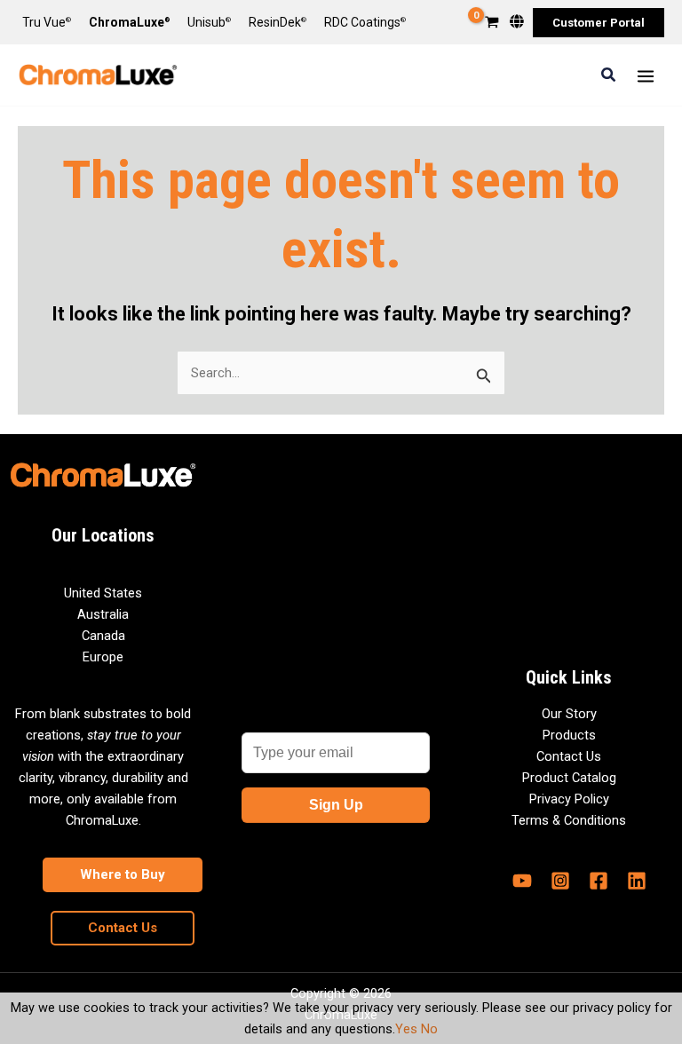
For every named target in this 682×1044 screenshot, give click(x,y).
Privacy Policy (569, 799)
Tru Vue (46, 22)
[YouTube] (522, 880)
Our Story (569, 714)
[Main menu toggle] (645, 75)
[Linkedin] (636, 880)
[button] (598, 22)
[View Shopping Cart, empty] (492, 23)
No (429, 1029)
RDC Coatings (365, 22)
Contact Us (568, 756)
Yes (406, 1029)
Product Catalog (569, 778)
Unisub (209, 22)
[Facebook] (598, 880)
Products (569, 735)
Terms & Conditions (569, 820)
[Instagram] (560, 880)
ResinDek (277, 22)
